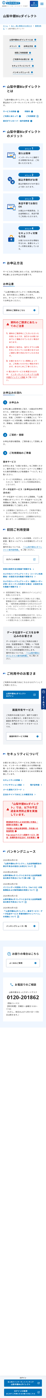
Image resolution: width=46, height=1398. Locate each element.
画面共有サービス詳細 (18, 736)
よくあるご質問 (15, 963)
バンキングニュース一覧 (16, 926)
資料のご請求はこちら (15, 310)
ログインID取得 (13, 559)
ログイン (34, 5)
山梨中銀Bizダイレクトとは (21, 40)
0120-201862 (23, 997)
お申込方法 (28, 46)
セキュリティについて (21, 66)
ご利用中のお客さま (21, 59)
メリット (13, 46)
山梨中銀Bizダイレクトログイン (16, 694)
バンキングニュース (21, 72)
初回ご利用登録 (21, 52)
